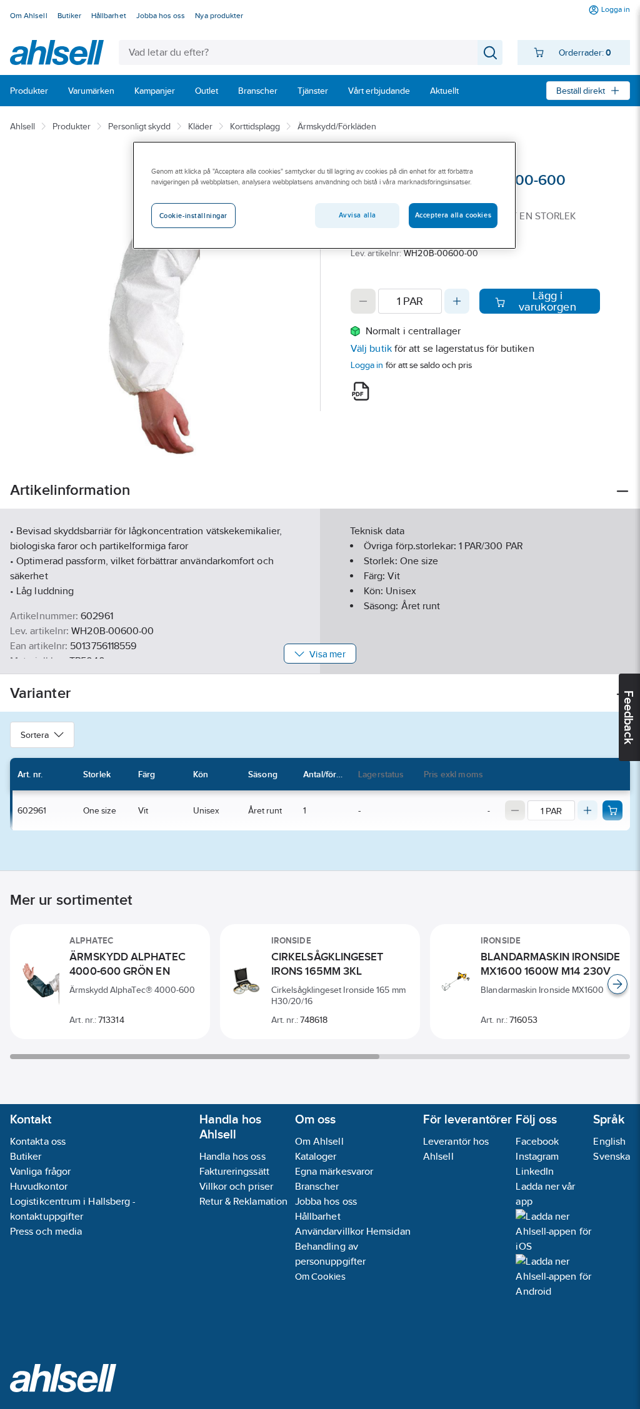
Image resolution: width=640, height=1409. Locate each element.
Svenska (611, 1156)
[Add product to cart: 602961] (612, 810)
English (609, 1141)
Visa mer (327, 654)
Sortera (35, 735)
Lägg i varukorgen (547, 301)
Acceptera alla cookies (453, 215)
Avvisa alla (357, 215)
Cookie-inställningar (193, 215)
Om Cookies (320, 1276)
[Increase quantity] (456, 301)
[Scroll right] (618, 984)
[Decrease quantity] (363, 301)
